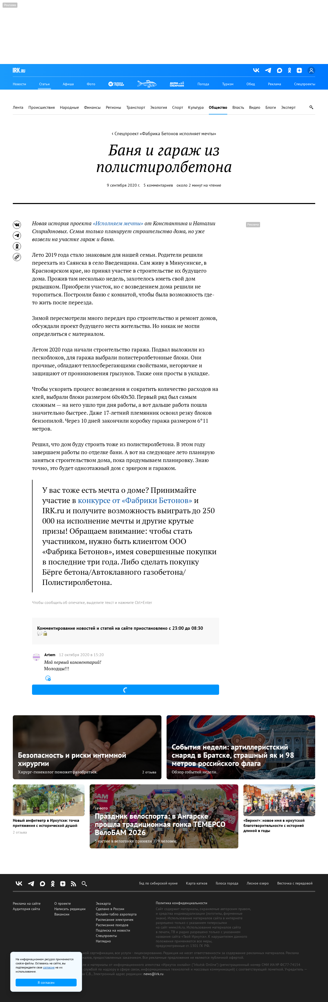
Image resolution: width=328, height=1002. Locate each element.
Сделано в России (110, 909)
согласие (49, 967)
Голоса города (227, 883)
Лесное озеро (258, 883)
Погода (203, 84)
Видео (254, 107)
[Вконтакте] (256, 70)
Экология (158, 107)
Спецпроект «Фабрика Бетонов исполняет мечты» (164, 133)
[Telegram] (268, 70)
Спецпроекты (304, 84)
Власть (238, 107)
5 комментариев (158, 185)
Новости (19, 84)
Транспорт (135, 107)
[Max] (279, 70)
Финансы (92, 107)
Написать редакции (70, 909)
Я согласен (46, 982)
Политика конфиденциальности (181, 903)
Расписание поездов (112, 925)
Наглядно (103, 941)
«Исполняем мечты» (118, 223)
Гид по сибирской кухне (158, 883)
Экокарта (103, 903)
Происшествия (41, 107)
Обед (251, 84)
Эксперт (288, 107)
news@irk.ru (153, 974)
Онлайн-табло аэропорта (116, 914)
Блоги (270, 107)
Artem (49, 654)
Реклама (274, 84)
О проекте (62, 903)
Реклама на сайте (26, 903)
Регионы (113, 107)
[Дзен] (299, 70)
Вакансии (61, 914)
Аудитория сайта (26, 909)
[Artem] (36, 657)
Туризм (227, 84)
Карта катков (196, 883)
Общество (218, 107)
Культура (196, 107)
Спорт (177, 107)
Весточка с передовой (295, 883)
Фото (91, 84)
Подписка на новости (113, 930)
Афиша (68, 84)
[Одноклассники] (289, 70)
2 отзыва (149, 772)
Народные (69, 107)
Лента (18, 107)
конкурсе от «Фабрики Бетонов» (135, 500)
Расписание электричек (115, 919)
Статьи (44, 84)
